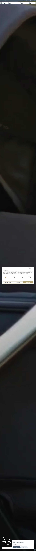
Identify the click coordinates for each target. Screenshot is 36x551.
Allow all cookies (28, 282)
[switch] (14, 277)
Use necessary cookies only (7, 282)
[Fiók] (34, 3)
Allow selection (18, 282)
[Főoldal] (3, 3)
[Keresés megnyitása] (32, 3)
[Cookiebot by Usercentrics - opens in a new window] (28, 268)
